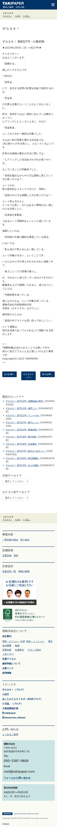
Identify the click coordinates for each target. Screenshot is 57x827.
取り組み (25, 539)
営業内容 (6, 649)
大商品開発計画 (10, 708)
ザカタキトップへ (28, 376)
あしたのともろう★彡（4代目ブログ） (22, 698)
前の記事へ (47, 374)
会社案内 (6, 636)
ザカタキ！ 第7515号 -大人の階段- (23, 465)
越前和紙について (11, 663)
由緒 (17, 645)
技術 (16, 555)
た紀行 (18, 16)
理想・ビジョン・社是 (13, 641)
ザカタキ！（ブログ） (13, 689)
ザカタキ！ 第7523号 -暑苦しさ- (22, 408)
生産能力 (19, 649)
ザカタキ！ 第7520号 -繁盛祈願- (22, 429)
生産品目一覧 (9, 571)
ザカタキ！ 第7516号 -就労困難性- (23, 458)
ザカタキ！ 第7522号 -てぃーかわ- (23, 415)
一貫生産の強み (10, 539)
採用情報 (6, 672)
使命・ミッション (35, 641)
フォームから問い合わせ (17, 777)
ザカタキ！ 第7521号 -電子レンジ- (23, 422)
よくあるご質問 (10, 734)
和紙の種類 (24, 571)
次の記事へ (9, 374)
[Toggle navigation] (51, 4)
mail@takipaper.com (19, 771)
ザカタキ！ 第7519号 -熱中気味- (21, 436)
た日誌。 (27, 16)
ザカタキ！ (8, 16)
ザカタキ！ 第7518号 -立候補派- (21, 444)
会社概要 (6, 645)
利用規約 (6, 824)
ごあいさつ (8, 653)
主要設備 (6, 555)
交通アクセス (9, 658)
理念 (50, 641)
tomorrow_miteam (15, 717)
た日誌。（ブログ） (12, 703)
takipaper (10, 712)
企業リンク (8, 668)
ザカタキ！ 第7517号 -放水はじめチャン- (26, 451)
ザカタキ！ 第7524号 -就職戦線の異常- (25, 401)
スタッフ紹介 (34, 649)
